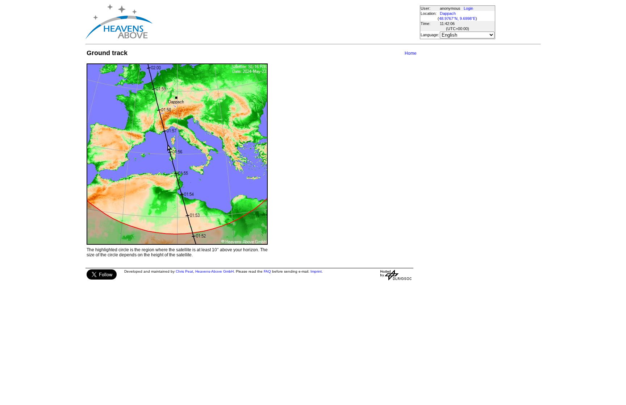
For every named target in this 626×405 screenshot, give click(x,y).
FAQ (267, 271)
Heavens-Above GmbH (214, 271)
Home (411, 53)
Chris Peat (184, 271)
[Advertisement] (286, 21)
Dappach (448, 13)
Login (468, 8)
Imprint (316, 271)
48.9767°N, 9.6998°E (457, 18)
